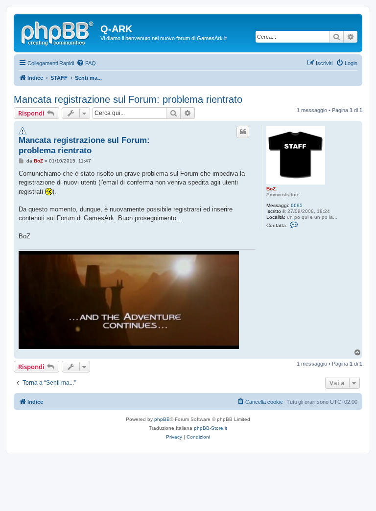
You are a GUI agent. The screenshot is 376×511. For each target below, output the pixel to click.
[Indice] (58, 31)
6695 (297, 205)
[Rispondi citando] (242, 132)
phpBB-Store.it (210, 428)
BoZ (271, 188)
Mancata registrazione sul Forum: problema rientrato (128, 99)
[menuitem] (86, 63)
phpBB (162, 419)
